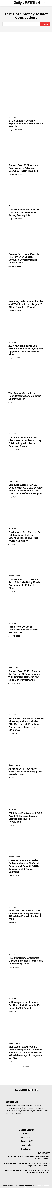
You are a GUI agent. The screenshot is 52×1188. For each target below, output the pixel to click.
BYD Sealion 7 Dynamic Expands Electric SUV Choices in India (26, 123)
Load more (25, 1066)
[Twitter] (12, 1120)
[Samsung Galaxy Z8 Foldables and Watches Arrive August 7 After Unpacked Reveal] (26, 282)
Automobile (14, 117)
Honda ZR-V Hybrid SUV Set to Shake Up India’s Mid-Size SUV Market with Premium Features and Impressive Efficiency (26, 724)
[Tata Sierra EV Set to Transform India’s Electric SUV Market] (26, 608)
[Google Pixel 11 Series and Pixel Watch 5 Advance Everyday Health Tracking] (26, 146)
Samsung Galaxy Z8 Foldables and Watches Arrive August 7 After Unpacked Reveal (25, 304)
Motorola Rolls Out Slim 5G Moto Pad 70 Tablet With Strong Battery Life (24, 212)
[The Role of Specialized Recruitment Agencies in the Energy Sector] (26, 374)
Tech (11, 161)
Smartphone (14, 206)
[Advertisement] (26, 59)
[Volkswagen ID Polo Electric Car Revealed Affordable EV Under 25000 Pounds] (26, 983)
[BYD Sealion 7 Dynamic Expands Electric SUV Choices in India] (26, 102)
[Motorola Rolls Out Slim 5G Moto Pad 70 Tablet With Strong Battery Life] (26, 190)
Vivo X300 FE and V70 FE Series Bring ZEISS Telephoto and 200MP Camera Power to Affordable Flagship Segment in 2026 (25, 1052)
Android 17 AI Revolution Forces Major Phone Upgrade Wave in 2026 (25, 771)
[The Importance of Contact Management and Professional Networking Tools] (26, 939)
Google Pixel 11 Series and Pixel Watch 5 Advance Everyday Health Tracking (23, 168)
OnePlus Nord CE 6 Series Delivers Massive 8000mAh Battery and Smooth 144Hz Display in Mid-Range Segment (23, 866)
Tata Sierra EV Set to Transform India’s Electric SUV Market (23, 629)
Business (13, 954)
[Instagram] (5, 1120)
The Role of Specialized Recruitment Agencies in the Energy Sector (24, 396)
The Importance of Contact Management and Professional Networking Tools (25, 961)
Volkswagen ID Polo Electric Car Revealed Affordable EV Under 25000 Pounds (24, 1005)
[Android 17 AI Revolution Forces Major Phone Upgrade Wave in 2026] (26, 750)
